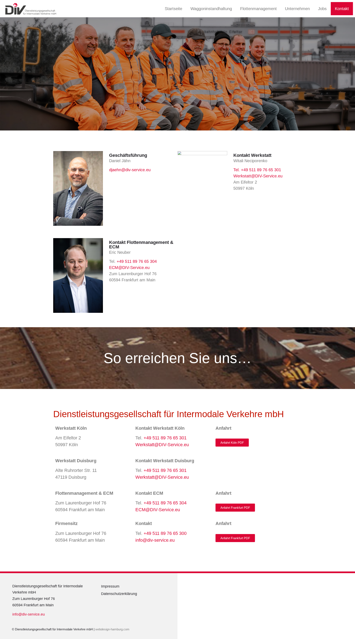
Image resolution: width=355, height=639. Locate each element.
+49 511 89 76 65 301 (261, 170)
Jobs (322, 8)
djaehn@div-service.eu (130, 170)
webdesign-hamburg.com (112, 629)
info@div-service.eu (155, 540)
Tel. (237, 170)
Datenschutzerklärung (119, 594)
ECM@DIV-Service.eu (129, 267)
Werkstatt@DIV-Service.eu (257, 176)
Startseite (173, 8)
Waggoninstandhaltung (211, 8)
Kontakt (342, 8)
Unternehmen (297, 8)
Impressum (110, 586)
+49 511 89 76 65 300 (165, 533)
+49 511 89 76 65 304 (137, 261)
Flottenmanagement (258, 8)
